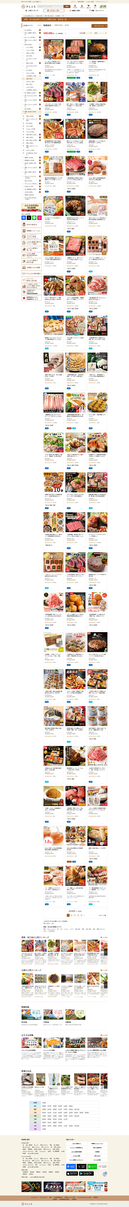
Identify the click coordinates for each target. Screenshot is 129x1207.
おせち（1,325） (30, 150)
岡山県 (55, 1119)
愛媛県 (55, 1122)
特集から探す (25, 1177)
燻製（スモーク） (101, 929)
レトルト (66, 929)
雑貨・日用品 (56, 1149)
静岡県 (81, 1112)
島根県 (49, 1119)
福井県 (60, 1112)
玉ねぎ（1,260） (30, 53)
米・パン (36, 1145)
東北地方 (32, 1172)
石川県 (55, 1112)
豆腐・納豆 (77, 929)
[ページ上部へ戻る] (122, 1195)
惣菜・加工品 (46, 923)
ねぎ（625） (29, 55)
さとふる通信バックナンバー (76, 1160)
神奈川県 (76, 1109)
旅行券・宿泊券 (38, 1149)
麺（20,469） (28, 108)
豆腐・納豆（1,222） (31, 134)
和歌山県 (76, 1116)
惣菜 (44, 929)
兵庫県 (65, 1116)
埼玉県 (60, 1109)
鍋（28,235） (29, 123)
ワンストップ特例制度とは (76, 1147)
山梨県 (65, 1112)
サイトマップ (34, 1197)
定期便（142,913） (29, 194)
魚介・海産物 (29, 1145)
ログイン (73, 1)
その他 (62, 1151)
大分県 (65, 1125)
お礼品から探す (25, 1142)
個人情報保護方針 (58, 1197)
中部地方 (44, 1172)
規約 (51, 1197)
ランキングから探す (26, 1156)
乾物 (94, 929)
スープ (71, 929)
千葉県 (65, 1109)
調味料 (24, 1149)
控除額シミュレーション (97, 1143)
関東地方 (38, 1172)
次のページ (101, 915)
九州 (35, 1125)
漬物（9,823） (30, 137)
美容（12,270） (29, 180)
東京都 (71, 1109)
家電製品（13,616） (30, 160)
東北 (35, 1106)
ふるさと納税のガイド (75, 6)
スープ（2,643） (30, 131)
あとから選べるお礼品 (33, 1153)
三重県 (44, 1116)
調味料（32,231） (29, 157)
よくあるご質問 (90, 1)
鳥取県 (44, 1119)
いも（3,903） (30, 47)
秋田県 (60, 1106)
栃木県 (49, 1109)
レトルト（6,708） (31, 128)
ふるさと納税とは (76, 1143)
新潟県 (44, 1112)
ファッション (42, 1151)
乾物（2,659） (30, 143)
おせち (45, 931)
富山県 (49, 1112)
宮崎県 (71, 1125)
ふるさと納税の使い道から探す (37, 1177)
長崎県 (55, 1125)
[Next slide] (106, 952)
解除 (40, 25)
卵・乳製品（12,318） (30, 92)
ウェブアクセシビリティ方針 (84, 1197)
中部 (35, 1112)
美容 (36, 1151)
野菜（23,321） (29, 44)
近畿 (35, 1116)
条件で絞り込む (99, 26)
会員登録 (97, 1151)
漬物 (83, 929)
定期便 (24, 1153)
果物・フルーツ (44, 1145)
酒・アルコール (26, 1147)
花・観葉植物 (56, 1151)
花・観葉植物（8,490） (31, 189)
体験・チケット (47, 1149)
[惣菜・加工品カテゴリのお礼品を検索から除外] (55, 25)
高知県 (60, 1122)
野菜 (51, 1145)
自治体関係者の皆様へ (64, 1199)
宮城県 (55, 1106)
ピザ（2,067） (30, 126)
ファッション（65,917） (31, 183)
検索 (67, 6)
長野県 (71, 1112)
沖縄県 (44, 1129)
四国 (35, 1122)
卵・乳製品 (56, 1145)
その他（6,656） (29, 192)
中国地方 (57, 1172)
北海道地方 (25, 1172)
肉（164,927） (28, 30)
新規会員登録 (81, 1)
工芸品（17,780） (29, 186)
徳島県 (44, 1122)
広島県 (60, 1119)
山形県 (65, 1106)
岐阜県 (76, 1112)
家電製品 (30, 1149)
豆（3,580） (29, 70)
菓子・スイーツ (45, 1147)
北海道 (35, 1102)
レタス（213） (30, 87)
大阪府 (60, 1116)
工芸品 (49, 1151)
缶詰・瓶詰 (88, 929)
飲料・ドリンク (35, 1147)
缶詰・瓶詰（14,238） (32, 140)
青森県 (44, 1106)
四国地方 (25, 1174)
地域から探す (25, 1169)
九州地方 (31, 1174)
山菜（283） (29, 78)
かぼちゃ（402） (30, 81)
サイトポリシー (43, 1197)
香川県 (49, 1122)
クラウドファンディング (102, 1)
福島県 (71, 1106)
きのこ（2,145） (30, 73)
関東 (35, 1109)
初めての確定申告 (97, 1147)
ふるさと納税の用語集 (76, 1151)
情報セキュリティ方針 (70, 1197)
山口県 (65, 1119)
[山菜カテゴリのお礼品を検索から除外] (65, 25)
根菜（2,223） (30, 63)
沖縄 (35, 1129)
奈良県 (71, 1116)
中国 (35, 1119)
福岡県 (44, 1125)
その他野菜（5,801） (31, 90)
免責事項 (95, 1197)
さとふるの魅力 (97, 1160)
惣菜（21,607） (30, 116)
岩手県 (49, 1106)
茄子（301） (29, 84)
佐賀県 (49, 1125)
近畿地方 (51, 1172)
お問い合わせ (97, 1155)
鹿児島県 (76, 1125)
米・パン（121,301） (30, 37)
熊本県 (60, 1125)
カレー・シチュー (51, 929)
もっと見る (105, 937)
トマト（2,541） (30, 50)
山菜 (53, 923)
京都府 (55, 1116)
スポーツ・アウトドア (28, 1151)
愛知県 (87, 1112)
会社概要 (55, 1199)
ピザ (61, 929)
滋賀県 (49, 1116)
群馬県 (55, 1109)
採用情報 (74, 1199)
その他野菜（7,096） (31, 76)
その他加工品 (51, 931)
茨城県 (44, 1109)
